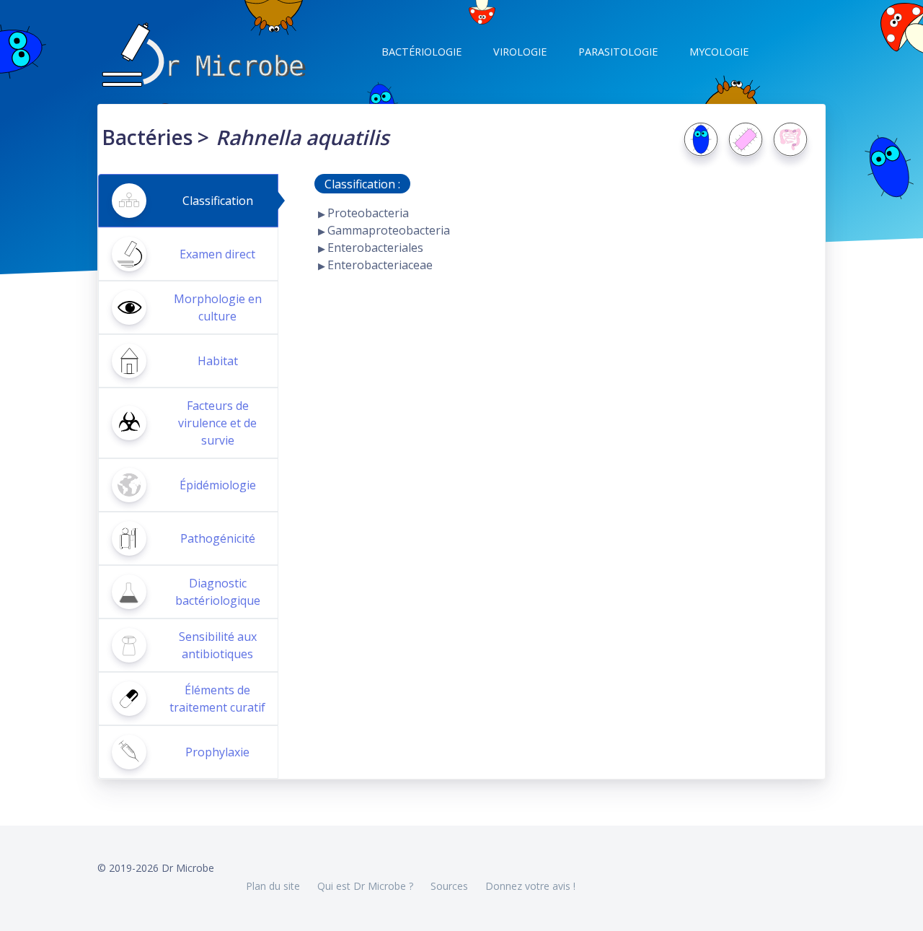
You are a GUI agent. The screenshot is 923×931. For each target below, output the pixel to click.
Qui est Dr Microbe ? (365, 886)
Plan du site (273, 886)
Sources (449, 886)
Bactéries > (155, 137)
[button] (420, 51)
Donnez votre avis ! (530, 886)
